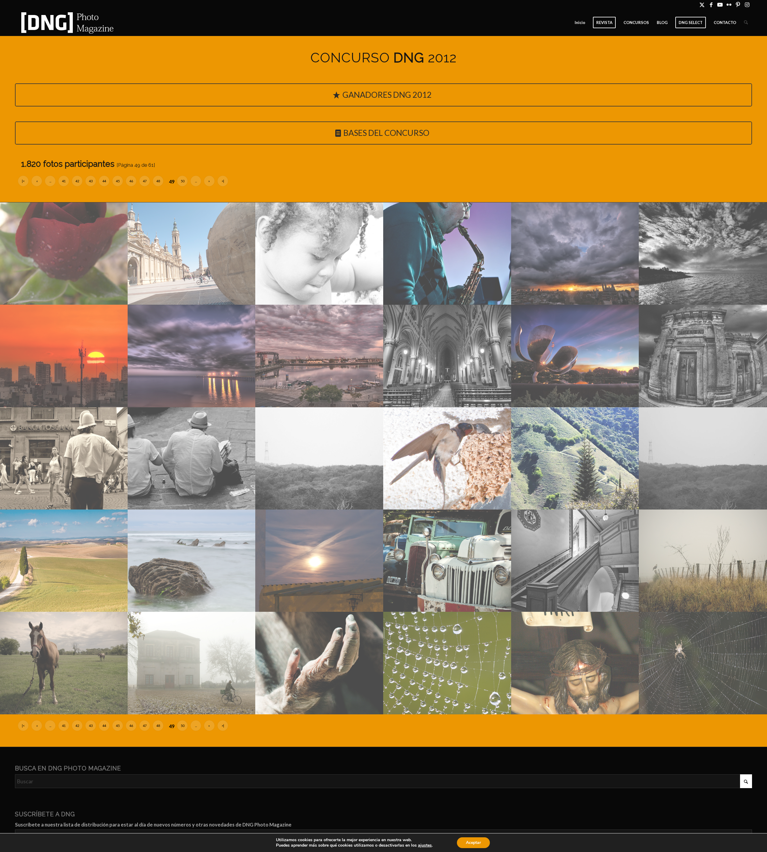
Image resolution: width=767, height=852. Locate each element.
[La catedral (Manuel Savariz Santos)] (447, 356)
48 (158, 181)
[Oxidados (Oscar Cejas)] (447, 561)
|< (23, 181)
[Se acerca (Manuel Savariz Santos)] (703, 253)
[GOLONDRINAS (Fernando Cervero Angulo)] (447, 458)
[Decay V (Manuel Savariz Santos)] (703, 356)
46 (131, 181)
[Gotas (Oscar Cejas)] (447, 663)
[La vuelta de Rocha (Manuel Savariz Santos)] (320, 356)
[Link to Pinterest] (738, 4)
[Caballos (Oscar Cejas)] (64, 663)
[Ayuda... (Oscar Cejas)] (320, 663)
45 (118, 181)
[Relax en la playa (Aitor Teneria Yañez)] (192, 561)
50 (182, 181)
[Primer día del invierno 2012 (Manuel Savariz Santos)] (64, 356)
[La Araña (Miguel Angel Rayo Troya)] (703, 663)
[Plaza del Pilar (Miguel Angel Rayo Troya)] (192, 253)
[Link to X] (702, 4)
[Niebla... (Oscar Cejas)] (192, 663)
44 (104, 181)
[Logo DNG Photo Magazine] (66, 22)
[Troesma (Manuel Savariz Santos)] (447, 253)
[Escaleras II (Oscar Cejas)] (575, 561)
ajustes (425, 845)
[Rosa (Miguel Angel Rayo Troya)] (64, 253)
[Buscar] (746, 22)
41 (64, 181)
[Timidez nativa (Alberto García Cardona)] (320, 253)
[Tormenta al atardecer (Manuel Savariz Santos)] (575, 253)
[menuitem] (580, 22)
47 (145, 181)
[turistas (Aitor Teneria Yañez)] (192, 458)
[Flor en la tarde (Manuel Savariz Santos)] (575, 356)
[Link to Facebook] (711, 4)
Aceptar (473, 842)
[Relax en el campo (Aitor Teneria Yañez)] (64, 561)
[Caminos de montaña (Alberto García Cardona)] (575, 458)
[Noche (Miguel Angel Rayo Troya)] (320, 561)
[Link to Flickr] (729, 4)
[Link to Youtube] (720, 4)
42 (77, 181)
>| (222, 181)
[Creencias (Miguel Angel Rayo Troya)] (575, 663)
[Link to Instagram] (747, 4)
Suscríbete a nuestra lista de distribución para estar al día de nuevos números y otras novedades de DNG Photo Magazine (153, 825)
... (50, 181)
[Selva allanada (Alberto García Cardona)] (320, 458)
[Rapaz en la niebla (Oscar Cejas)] (703, 561)
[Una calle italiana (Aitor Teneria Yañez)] (64, 458)
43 (91, 181)
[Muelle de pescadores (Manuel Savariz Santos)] (192, 356)
